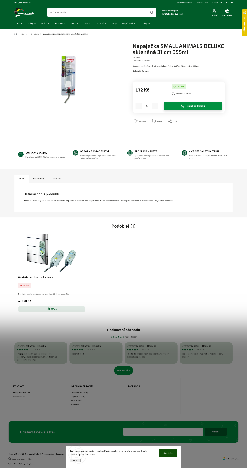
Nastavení (75, 460)
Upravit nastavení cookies (22, 459)
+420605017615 (19, 396)
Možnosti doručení (183, 93)
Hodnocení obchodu (123, 330)
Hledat (151, 12)
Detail (54, 309)
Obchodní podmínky (184, 2)
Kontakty (229, 2)
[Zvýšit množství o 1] (155, 106)
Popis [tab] (21, 178)
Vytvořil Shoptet (233, 459)
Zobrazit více (123, 370)
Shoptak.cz (31, 464)
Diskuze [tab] (57, 178)
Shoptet (17, 464)
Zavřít (216, 130)
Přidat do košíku (195, 106)
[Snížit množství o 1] (139, 106)
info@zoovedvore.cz (22, 392)
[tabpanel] (52, 272)
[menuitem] (19, 24)
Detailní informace (141, 71)
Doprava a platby (202, 2)
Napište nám (217, 2)
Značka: (141, 60)
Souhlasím (168, 453)
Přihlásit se (216, 432)
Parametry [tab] (38, 178)
